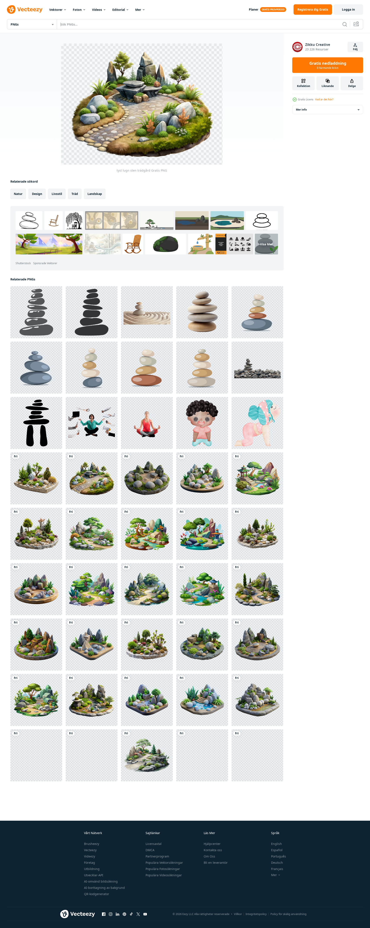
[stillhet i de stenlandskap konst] (257, 755)
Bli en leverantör (216, 862)
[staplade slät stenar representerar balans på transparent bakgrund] (202, 312)
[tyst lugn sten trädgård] (92, 478)
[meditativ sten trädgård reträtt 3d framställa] (147, 700)
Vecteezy (90, 850)
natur (18, 194)
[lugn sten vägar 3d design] (202, 645)
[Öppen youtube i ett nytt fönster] (145, 914)
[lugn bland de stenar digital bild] (92, 589)
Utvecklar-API (93, 875)
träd (74, 194)
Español (277, 850)
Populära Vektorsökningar (164, 862)
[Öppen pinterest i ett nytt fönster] (124, 914)
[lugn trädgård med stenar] (92, 534)
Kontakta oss (213, 850)
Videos (97, 10)
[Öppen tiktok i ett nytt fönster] (131, 914)
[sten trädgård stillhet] (92, 700)
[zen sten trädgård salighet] (147, 645)
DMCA (150, 850)
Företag (89, 862)
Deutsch (277, 862)
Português (278, 856)
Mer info (301, 109)
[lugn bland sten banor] (257, 534)
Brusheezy (91, 844)
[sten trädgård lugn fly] (147, 589)
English (276, 844)
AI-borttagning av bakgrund (104, 888)
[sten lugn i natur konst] (36, 700)
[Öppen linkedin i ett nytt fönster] (117, 914)
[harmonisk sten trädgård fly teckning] (202, 534)
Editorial (118, 10)
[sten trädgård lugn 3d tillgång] (92, 645)
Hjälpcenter (212, 844)
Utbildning (92, 869)
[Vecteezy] (24, 9)
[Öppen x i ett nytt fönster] (138, 914)
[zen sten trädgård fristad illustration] (147, 534)
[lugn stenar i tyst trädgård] (36, 478)
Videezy (89, 856)
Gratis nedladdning (327, 65)
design (37, 194)
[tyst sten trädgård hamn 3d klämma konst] (202, 478)
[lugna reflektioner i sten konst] (257, 478)
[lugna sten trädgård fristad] (257, 589)
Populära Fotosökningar (163, 869)
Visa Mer (266, 244)
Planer (253, 9)
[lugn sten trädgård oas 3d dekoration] (257, 645)
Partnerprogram (157, 856)
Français (277, 869)
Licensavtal (154, 844)
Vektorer (55, 10)
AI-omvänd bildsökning (101, 881)
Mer (138, 10)
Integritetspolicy (256, 914)
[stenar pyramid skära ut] (257, 368)
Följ (355, 49)
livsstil (57, 194)
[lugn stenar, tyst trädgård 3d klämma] (147, 478)
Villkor (238, 914)
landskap (94, 194)
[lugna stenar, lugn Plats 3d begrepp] (36, 755)
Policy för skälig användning (288, 914)
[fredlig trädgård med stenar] (92, 755)
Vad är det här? (324, 99)
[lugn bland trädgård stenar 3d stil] (257, 700)
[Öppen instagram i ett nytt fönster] (110, 914)
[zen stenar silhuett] (36, 312)
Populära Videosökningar (164, 875)
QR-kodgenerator (96, 894)
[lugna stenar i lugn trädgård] (36, 534)
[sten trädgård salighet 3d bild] (202, 755)
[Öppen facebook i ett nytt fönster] (103, 914)
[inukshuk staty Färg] (36, 423)
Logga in (348, 9)
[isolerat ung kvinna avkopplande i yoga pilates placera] (147, 423)
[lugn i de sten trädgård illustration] (202, 589)
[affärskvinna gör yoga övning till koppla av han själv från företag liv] (92, 423)
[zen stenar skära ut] (147, 312)
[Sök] (344, 24)
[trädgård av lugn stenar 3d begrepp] (36, 645)
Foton (77, 10)
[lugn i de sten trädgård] (147, 755)
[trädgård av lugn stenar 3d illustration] (202, 700)
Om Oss (209, 856)
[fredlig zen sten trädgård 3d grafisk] (36, 589)
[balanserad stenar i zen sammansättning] (257, 312)
